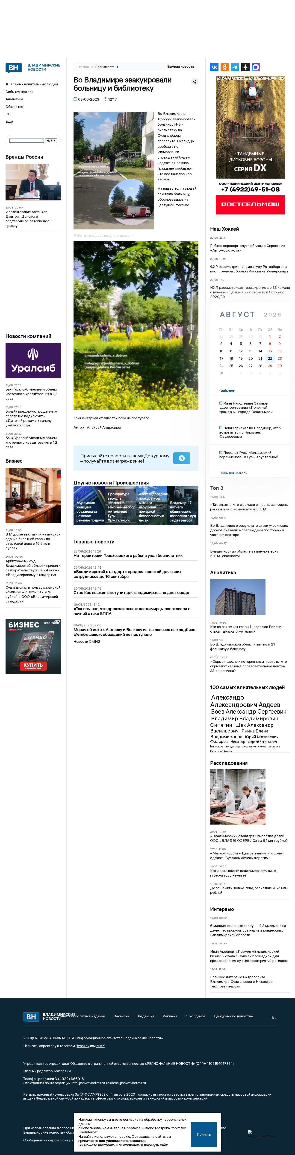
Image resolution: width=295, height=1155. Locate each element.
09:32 (223, 657)
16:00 (18, 530)
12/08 (214, 866)
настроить (106, 1145)
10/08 (214, 640)
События (226, 390)
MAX (100, 1045)
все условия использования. (122, 1140)
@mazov (82, 1045)
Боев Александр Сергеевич (248, 711)
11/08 (213, 884)
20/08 (10, 556)
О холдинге (195, 1016)
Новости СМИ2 (87, 641)
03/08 (214, 657)
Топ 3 (216, 488)
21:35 (17, 385)
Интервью (222, 909)
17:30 (222, 831)
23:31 (222, 237)
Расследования (229, 763)
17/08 (213, 849)
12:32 (222, 969)
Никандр (238, 741)
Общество (14, 106)
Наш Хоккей (224, 229)
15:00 (18, 583)
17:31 (222, 279)
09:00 (19, 207)
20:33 (18, 433)
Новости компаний (28, 336)
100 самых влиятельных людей (32, 84)
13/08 (214, 622)
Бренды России (24, 157)
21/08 (9, 385)
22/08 (9, 207)
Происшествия (106, 67)
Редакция (146, 1016)
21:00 (17, 407)
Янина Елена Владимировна (239, 733)
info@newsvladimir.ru (88, 1082)
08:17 (222, 517)
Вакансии (121, 1016)
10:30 (222, 622)
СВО (9, 114)
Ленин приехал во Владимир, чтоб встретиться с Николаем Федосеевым (250, 432)
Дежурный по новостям (233, 1016)
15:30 (222, 640)
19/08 (214, 496)
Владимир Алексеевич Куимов (246, 746)
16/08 (9, 583)
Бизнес (14, 461)
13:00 (222, 849)
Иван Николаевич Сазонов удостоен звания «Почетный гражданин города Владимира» (246, 407)
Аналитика (14, 99)
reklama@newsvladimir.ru (126, 1082)
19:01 (222, 259)
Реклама (170, 1016)
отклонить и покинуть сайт (145, 1145)
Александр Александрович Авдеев (245, 701)
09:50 (19, 556)
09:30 (223, 943)
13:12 (222, 496)
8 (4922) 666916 (69, 1078)
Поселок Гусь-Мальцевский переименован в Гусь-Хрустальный (248, 454)
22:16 (221, 884)
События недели (19, 91)
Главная (84, 67)
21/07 (213, 969)
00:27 (223, 543)
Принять (204, 1134)
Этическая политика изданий (81, 1016)
